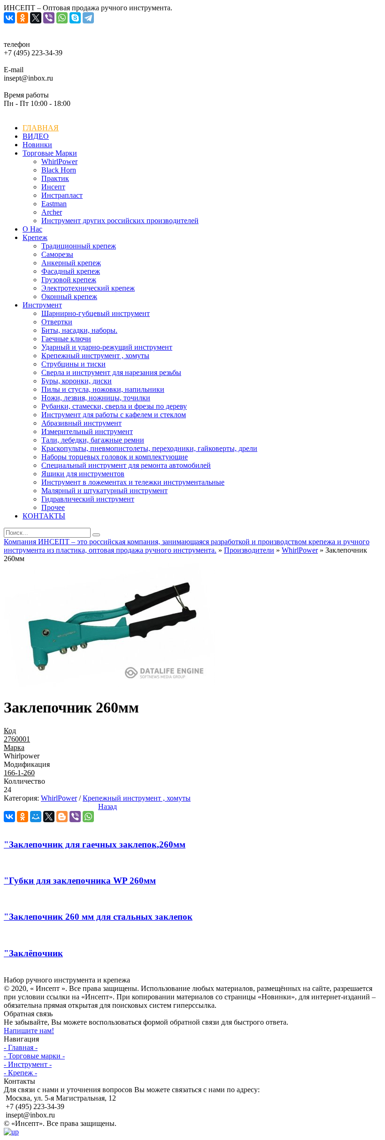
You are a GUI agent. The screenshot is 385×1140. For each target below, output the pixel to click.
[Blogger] (62, 816)
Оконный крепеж (69, 296)
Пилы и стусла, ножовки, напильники (102, 389)
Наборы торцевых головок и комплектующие (114, 457)
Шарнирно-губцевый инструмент (95, 313)
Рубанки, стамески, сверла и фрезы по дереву (114, 406)
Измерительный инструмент (87, 431)
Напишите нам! (29, 1031)
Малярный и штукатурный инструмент (104, 491)
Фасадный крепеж (70, 271)
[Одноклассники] (22, 17)
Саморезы (57, 254)
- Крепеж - (20, 1073)
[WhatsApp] (62, 17)
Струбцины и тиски (73, 364)
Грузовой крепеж (68, 280)
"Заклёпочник (33, 953)
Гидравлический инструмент (87, 499)
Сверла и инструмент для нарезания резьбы (111, 372)
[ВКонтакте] (9, 17)
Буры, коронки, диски (76, 381)
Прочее (53, 507)
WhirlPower (300, 550)
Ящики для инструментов (82, 474)
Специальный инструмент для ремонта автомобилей (126, 465)
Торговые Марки (50, 153)
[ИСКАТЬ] (96, 534)
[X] (35, 17)
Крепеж (35, 237)
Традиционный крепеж (78, 246)
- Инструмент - (28, 1064)
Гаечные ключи (66, 339)
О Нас (32, 229)
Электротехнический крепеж (88, 288)
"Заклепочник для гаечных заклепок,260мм (94, 844)
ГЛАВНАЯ (41, 128)
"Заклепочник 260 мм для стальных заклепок (98, 917)
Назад (107, 806)
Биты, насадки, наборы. (79, 330)
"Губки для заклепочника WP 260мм (80, 880)
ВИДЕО (36, 136)
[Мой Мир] (35, 816)
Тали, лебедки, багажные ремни (92, 440)
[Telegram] (88, 17)
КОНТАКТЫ (44, 516)
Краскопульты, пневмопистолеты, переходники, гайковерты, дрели (149, 448)
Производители (249, 550)
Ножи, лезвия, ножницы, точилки (95, 398)
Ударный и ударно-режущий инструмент (106, 347)
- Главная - (21, 1047)
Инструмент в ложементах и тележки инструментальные (132, 482)
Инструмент (42, 305)
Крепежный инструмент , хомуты (95, 356)
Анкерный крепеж (71, 263)
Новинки (37, 145)
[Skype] (75, 17)
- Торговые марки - (34, 1056)
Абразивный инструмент (81, 423)
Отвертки (56, 322)
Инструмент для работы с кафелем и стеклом (113, 415)
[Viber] (48, 17)
